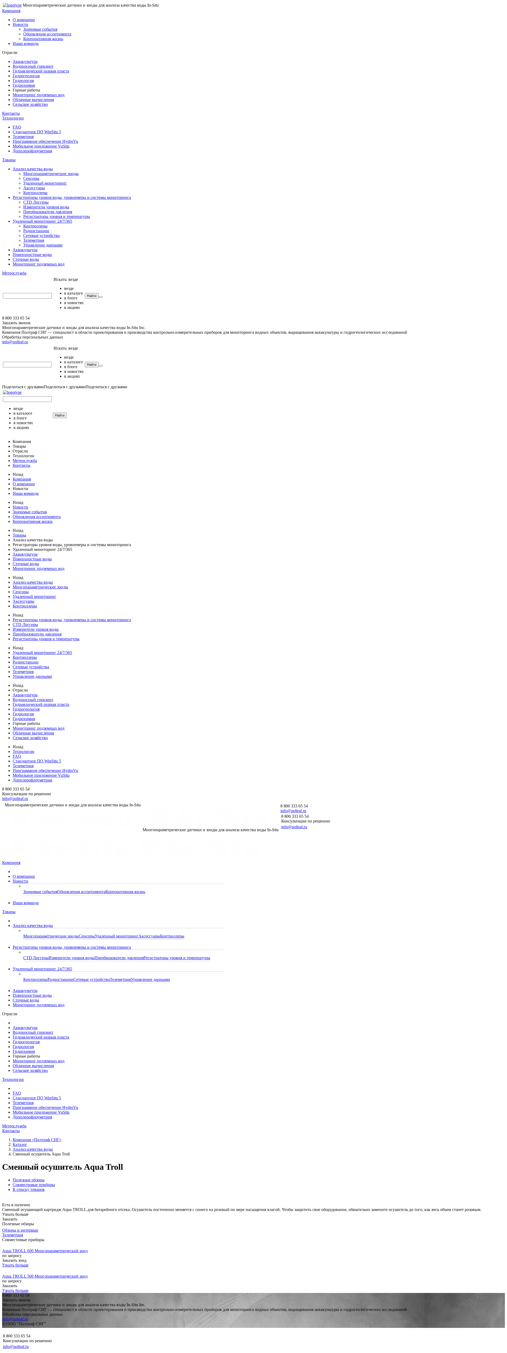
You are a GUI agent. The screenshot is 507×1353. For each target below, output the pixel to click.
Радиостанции (36, 230)
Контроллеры (35, 192)
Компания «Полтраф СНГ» (37, 1139)
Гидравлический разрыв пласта (41, 71)
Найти (91, 296)
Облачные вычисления (33, 99)
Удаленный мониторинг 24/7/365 (42, 221)
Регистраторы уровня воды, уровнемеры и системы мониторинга (72, 197)
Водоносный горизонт (33, 66)
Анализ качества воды (33, 169)
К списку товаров (29, 1189)
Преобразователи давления (47, 211)
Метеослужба (14, 273)
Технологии (13, 118)
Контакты (11, 113)
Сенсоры (31, 178)
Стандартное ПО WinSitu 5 (37, 132)
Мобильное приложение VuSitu (41, 146)
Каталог (20, 1144)
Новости (20, 24)
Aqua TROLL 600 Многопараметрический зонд (45, 1251)
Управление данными (43, 245)
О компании (24, 19)
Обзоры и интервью (20, 1230)
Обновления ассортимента (47, 34)
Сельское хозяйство (30, 104)
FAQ (17, 127)
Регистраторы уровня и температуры (56, 216)
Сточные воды (26, 259)
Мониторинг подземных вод (38, 95)
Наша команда (26, 43)
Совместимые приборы (34, 1184)
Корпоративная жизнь (43, 38)
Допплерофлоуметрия (32, 151)
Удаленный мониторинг (45, 183)
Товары (9, 160)
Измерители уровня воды (46, 207)
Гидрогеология (26, 76)
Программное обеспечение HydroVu (45, 141)
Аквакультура (25, 61)
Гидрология (23, 80)
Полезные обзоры (29, 1180)
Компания (11, 10)
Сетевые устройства (41, 235)
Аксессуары (34, 188)
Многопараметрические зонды (51, 173)
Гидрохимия (24, 85)
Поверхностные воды (32, 254)
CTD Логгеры (36, 202)
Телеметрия (23, 136)
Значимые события (40, 29)
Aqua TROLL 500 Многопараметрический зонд (45, 1276)
